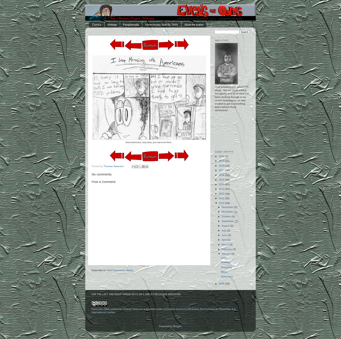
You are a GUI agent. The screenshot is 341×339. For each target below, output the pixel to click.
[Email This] (133, 166)
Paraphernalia (131, 24)
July (224, 230)
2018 (222, 165)
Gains (224, 258)
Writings (112, 24)
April (224, 239)
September (228, 221)
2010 (222, 203)
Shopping (226, 267)
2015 (222, 179)
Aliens (224, 272)
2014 (222, 184)
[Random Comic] (150, 45)
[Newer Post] (166, 49)
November (228, 211)
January (226, 254)
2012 (222, 193)
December (228, 207)
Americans (227, 276)
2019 (222, 161)
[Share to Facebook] (143, 166)
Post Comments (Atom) (120, 270)
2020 (222, 156)
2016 (222, 175)
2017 (222, 170)
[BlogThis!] (137, 166)
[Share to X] (140, 166)
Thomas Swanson (133, 309)
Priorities (226, 262)
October (226, 216)
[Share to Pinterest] (147, 166)
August (226, 225)
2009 (222, 283)
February (227, 249)
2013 (222, 189)
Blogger (177, 326)
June (225, 235)
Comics (96, 24)
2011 (222, 198)
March (225, 244)
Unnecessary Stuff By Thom (161, 24)
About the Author (194, 24)
